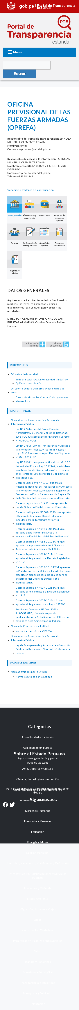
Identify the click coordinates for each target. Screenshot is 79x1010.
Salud (37, 951)
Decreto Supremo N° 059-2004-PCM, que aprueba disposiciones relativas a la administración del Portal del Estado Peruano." (42, 532)
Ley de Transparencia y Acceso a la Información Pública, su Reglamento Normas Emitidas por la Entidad (43, 649)
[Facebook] (5, 805)
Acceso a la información (59, 244)
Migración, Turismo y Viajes (37, 909)
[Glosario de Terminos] (57, 344)
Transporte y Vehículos (38, 993)
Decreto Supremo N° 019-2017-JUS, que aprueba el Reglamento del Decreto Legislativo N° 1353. (43, 558)
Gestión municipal (37, 852)
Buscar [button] (20, 73)
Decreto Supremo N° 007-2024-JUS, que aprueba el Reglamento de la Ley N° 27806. (41, 602)
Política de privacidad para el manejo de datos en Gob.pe (37, 790)
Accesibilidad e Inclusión (38, 737)
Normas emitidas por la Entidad (34, 676)
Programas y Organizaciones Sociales (37, 940)
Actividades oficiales (44, 244)
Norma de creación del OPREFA (34, 631)
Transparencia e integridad (37, 982)
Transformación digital (38, 972)
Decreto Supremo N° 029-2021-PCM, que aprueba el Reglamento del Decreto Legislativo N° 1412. (43, 591)
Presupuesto (44, 215)
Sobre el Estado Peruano (39, 753)
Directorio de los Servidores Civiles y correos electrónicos (42, 399)
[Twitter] (12, 805)
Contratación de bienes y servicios (30, 244)
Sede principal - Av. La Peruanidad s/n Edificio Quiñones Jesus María (42, 381)
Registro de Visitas (14, 271)
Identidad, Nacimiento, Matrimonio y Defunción (38, 863)
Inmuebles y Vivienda (37, 888)
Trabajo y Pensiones (37, 961)
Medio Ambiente (37, 898)
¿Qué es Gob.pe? (38, 762)
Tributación (37, 1003)
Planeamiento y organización (29, 216)
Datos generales (14, 215)
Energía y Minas (37, 842)
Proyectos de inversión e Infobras (59, 218)
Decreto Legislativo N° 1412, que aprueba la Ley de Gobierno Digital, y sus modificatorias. (42, 505)
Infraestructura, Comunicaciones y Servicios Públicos (38, 875)
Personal (14, 243)
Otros (38, 919)
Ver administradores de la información (30, 189)
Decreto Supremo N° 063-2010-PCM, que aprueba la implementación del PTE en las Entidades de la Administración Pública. (40, 545)
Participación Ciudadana (38, 930)
